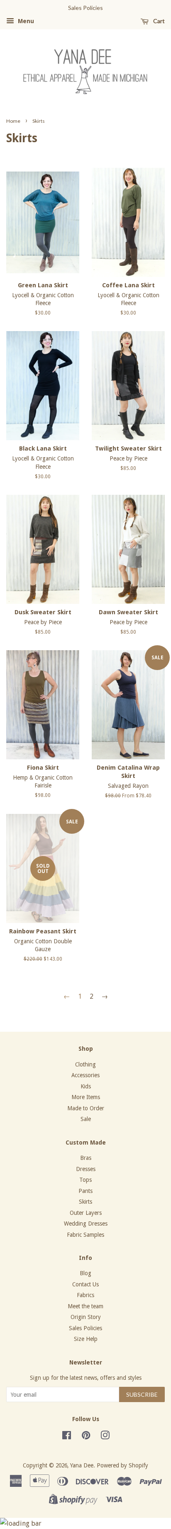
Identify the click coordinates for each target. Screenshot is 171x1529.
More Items (85, 1097)
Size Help (86, 1339)
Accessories (85, 1075)
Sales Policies (85, 1328)
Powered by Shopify (122, 1465)
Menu (25, 21)
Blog (85, 1273)
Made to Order (85, 1108)
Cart (158, 20)
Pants (85, 1191)
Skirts (85, 1201)
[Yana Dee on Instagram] (105, 1437)
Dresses (85, 1169)
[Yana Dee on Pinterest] (85, 1437)
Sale (86, 1119)
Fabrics (85, 1295)
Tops (85, 1179)
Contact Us (85, 1284)
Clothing (85, 1064)
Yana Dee (81, 1465)
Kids (86, 1086)
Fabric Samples (85, 1234)
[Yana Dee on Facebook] (66, 1437)
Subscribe (142, 1394)
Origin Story (86, 1317)
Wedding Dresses (85, 1223)
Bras (85, 1158)
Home (13, 121)
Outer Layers (86, 1212)
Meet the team (85, 1306)
